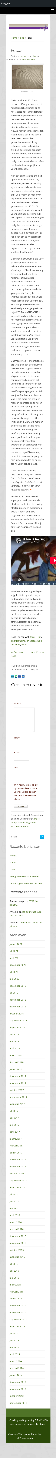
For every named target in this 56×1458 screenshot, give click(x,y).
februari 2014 (17, 1368)
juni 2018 (14, 1034)
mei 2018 (14, 1041)
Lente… (13, 869)
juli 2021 (14, 950)
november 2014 (18, 1312)
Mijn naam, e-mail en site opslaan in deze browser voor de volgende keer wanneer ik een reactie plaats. (26, 791)
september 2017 (18, 1096)
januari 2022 (16, 944)
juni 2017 (14, 1117)
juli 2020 (14, 971)
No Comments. (29, 59)
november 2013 (18, 1388)
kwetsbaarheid (34, 640)
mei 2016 (14, 1208)
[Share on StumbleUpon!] (16, 676)
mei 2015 (14, 1277)
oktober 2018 (17, 1013)
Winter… (14, 855)
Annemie (25, 56)
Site (16, 767)
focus (33, 636)
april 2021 (15, 957)
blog (22, 37)
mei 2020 (14, 978)
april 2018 (15, 1048)
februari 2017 (17, 1145)
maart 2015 (16, 1284)
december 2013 (18, 1381)
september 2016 (18, 1180)
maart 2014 (16, 1361)
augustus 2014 (17, 1326)
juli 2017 (14, 1110)
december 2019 (18, 985)
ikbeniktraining (18, 640)
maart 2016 (16, 1222)
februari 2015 (17, 1291)
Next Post (37, 652)
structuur (15, 644)
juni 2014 (14, 1340)
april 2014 (15, 1354)
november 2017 (18, 1083)
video (24, 644)
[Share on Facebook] (20, 676)
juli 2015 (14, 1263)
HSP (39, 636)
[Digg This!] (23, 676)
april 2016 (15, 1215)
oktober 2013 (17, 1395)
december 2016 (18, 1159)
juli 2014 (14, 1333)
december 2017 (18, 1076)
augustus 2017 (17, 1103)
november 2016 (18, 1166)
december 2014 (18, 1305)
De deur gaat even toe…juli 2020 (26, 883)
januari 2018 (16, 1069)
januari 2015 (16, 1298)
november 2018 (18, 1006)
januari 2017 (16, 1152)
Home (14, 37)
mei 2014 (14, 1347)
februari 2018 (17, 1062)
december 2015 (18, 1236)
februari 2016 (17, 1228)
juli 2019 (14, 992)
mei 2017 (14, 1124)
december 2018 (18, 999)
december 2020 (18, 964)
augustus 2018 (17, 1027)
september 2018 (18, 1020)
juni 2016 (14, 1201)
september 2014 (18, 1319)
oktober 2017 (17, 1089)
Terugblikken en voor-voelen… (25, 876)
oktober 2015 (17, 1249)
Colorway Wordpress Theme (23, 1434)
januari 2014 (16, 1375)
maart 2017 (16, 1138)
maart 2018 (16, 1055)
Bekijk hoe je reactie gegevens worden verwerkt (25, 822)
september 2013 (18, 1402)
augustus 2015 (17, 1256)
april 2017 (15, 1131)
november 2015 (18, 1242)
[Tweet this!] (12, 676)
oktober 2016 (17, 1173)
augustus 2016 (17, 1187)
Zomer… (14, 862)
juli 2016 (14, 1194)
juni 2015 (14, 1270)
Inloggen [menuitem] (5, 3)
